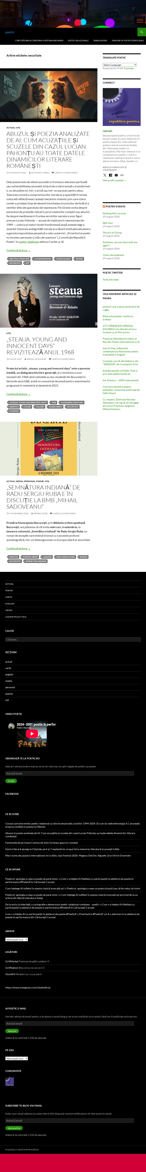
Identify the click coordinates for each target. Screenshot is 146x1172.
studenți (14, 411)
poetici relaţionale (78, 40)
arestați (14, 407)
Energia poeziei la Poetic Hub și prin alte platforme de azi (120, 372)
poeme (40, 481)
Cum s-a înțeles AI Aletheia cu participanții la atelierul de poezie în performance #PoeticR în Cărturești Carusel (70, 906)
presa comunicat (36, 359)
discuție (13, 557)
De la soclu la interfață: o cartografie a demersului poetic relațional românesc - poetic (52, 904)
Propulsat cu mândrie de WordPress (22, 1149)
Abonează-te (14, 1128)
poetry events (115, 206)
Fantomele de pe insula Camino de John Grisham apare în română (41, 842)
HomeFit (10, 974)
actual (10, 127)
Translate (129, 68)
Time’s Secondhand (113, 254)
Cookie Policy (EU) (15, 616)
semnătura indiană (36, 561)
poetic (9, 32)
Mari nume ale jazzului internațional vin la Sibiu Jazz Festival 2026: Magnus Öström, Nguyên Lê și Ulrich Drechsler (68, 855)
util (18, 127)
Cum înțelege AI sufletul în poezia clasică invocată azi (34, 888)
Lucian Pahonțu (42, 259)
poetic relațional (28, 241)
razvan (107, 131)
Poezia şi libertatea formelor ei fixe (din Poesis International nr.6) (121, 340)
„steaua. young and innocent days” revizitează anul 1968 (40, 346)
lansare (47, 557)
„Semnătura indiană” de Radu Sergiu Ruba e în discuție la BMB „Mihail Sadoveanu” (43, 497)
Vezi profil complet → (115, 180)
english (9, 603)
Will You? (108, 222)
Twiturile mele (111, 279)
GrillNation (11, 967)
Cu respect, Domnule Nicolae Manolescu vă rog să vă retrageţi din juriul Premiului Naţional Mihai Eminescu (121, 404)
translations (100, 40)
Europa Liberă (30, 557)
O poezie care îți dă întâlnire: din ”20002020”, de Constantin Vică (121, 362)
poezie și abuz (63, 259)
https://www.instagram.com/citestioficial (27, 987)
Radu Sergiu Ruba (65, 557)
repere (79, 259)
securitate (15, 263)
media (19, 481)
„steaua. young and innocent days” (28, 402)
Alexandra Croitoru (72, 402)
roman (83, 557)
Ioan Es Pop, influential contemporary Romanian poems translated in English (120, 351)
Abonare (12, 1031)
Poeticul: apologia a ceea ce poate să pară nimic (31, 878)
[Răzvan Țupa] (9, 1081)
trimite (11, 781)
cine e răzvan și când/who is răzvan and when (39, 40)
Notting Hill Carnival (114, 213)
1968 (54, 402)
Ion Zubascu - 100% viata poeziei (121, 380)
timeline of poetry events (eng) (128, 40)
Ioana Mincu (55, 407)
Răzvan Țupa (40, 513)
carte (8, 597)
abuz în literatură (19, 259)
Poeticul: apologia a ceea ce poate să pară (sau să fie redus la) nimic (103, 888)
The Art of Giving (112, 232)
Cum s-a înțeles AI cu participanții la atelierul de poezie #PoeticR (40, 914)
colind (27, 407)
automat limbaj (40, 172)
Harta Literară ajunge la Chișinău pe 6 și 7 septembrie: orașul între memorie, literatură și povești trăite (62, 849)
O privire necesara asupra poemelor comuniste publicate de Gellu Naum (121, 390)
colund (40, 407)
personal (29, 481)
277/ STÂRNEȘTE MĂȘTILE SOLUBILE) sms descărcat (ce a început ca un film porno (119, 329)
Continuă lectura (18, 250)
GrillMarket (11, 961)
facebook (12, 793)
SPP (27, 263)
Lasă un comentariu (66, 172)
